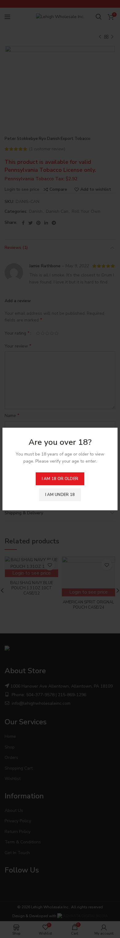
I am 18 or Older (60, 479)
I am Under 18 (60, 494)
